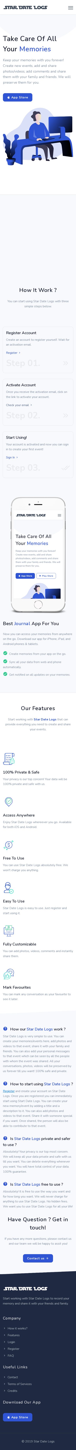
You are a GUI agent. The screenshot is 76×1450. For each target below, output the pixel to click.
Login (11, 1342)
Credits (12, 1391)
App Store (19, 97)
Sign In (11, 457)
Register (12, 353)
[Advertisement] (38, 246)
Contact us (36, 1258)
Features (13, 1335)
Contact (12, 1377)
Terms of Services (19, 1384)
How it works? (17, 1328)
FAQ (10, 1356)
